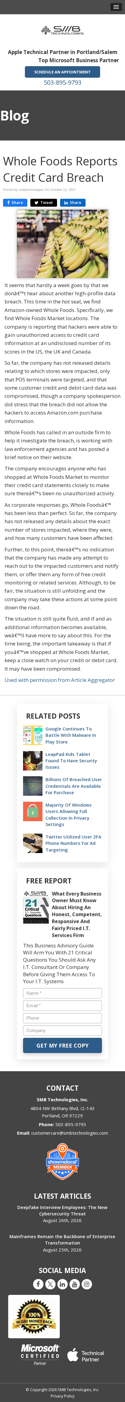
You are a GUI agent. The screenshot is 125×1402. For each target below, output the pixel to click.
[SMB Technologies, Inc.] (62, 28)
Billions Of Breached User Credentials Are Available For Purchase (74, 785)
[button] (116, 7)
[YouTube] (75, 1284)
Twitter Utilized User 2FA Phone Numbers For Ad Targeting (73, 843)
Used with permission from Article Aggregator (60, 679)
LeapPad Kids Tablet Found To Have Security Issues (71, 760)
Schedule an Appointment (62, 72)
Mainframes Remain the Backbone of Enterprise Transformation (62, 1239)
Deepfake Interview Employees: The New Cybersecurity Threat (62, 1210)
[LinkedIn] (62, 1284)
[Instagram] (87, 1284)
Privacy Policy (62, 1396)
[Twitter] (50, 1284)
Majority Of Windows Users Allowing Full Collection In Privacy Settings (69, 814)
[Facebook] (38, 1284)
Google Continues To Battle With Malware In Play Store (71, 735)
